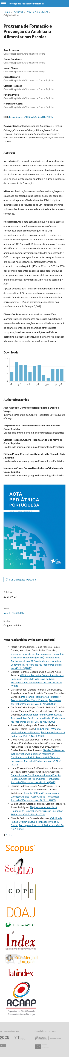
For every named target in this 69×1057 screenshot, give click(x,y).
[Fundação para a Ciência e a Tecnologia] (13, 1041)
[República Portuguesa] (50, 1041)
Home (7, 11)
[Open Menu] (3, 3)
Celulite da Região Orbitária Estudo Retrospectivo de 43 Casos (36, 822)
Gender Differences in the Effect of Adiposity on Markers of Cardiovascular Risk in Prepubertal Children (38, 754)
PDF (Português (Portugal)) (22, 579)
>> (10, 834)
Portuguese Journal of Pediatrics (26, 3)
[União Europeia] (44, 1049)
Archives (18, 11)
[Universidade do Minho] (3, 1049)
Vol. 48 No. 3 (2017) (37, 11)
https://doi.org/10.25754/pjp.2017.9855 (31, 116)
